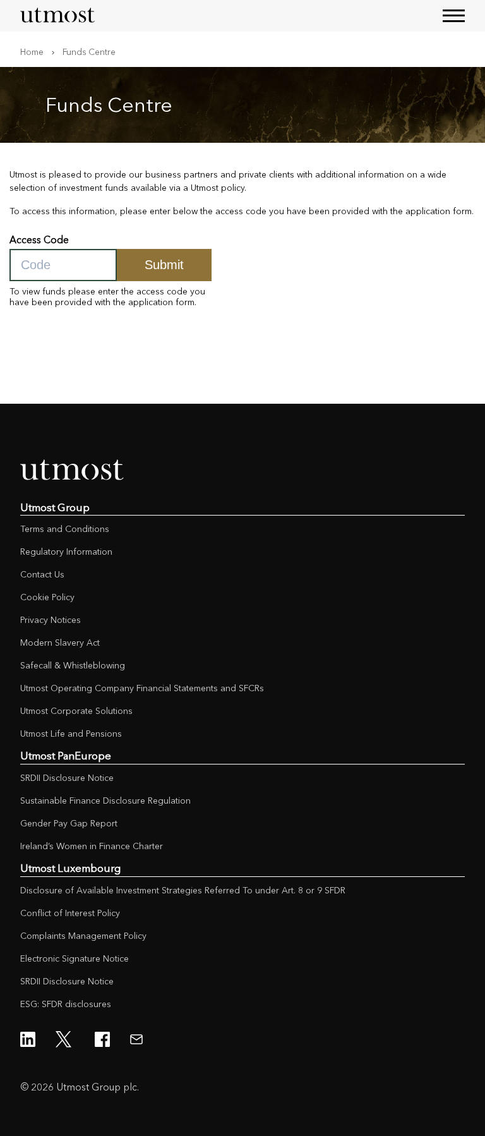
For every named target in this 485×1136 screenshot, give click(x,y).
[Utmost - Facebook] (102, 1039)
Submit (164, 265)
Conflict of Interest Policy (70, 913)
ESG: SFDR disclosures (65, 1004)
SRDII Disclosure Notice (67, 777)
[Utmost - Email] (136, 1039)
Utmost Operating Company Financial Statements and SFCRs (142, 688)
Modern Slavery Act (60, 642)
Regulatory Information (66, 551)
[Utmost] (58, 16)
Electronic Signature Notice (74, 958)
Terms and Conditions (64, 529)
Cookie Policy (47, 597)
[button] (454, 15)
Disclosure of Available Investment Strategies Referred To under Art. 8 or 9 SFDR (182, 890)
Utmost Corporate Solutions (76, 710)
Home (32, 51)
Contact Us (42, 574)
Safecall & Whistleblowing (72, 665)
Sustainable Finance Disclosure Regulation (105, 800)
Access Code (39, 240)
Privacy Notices (50, 619)
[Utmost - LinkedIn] (27, 1039)
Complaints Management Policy (83, 935)
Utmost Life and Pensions (71, 733)
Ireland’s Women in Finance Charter (91, 846)
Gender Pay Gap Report (68, 823)
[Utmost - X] (65, 1039)
